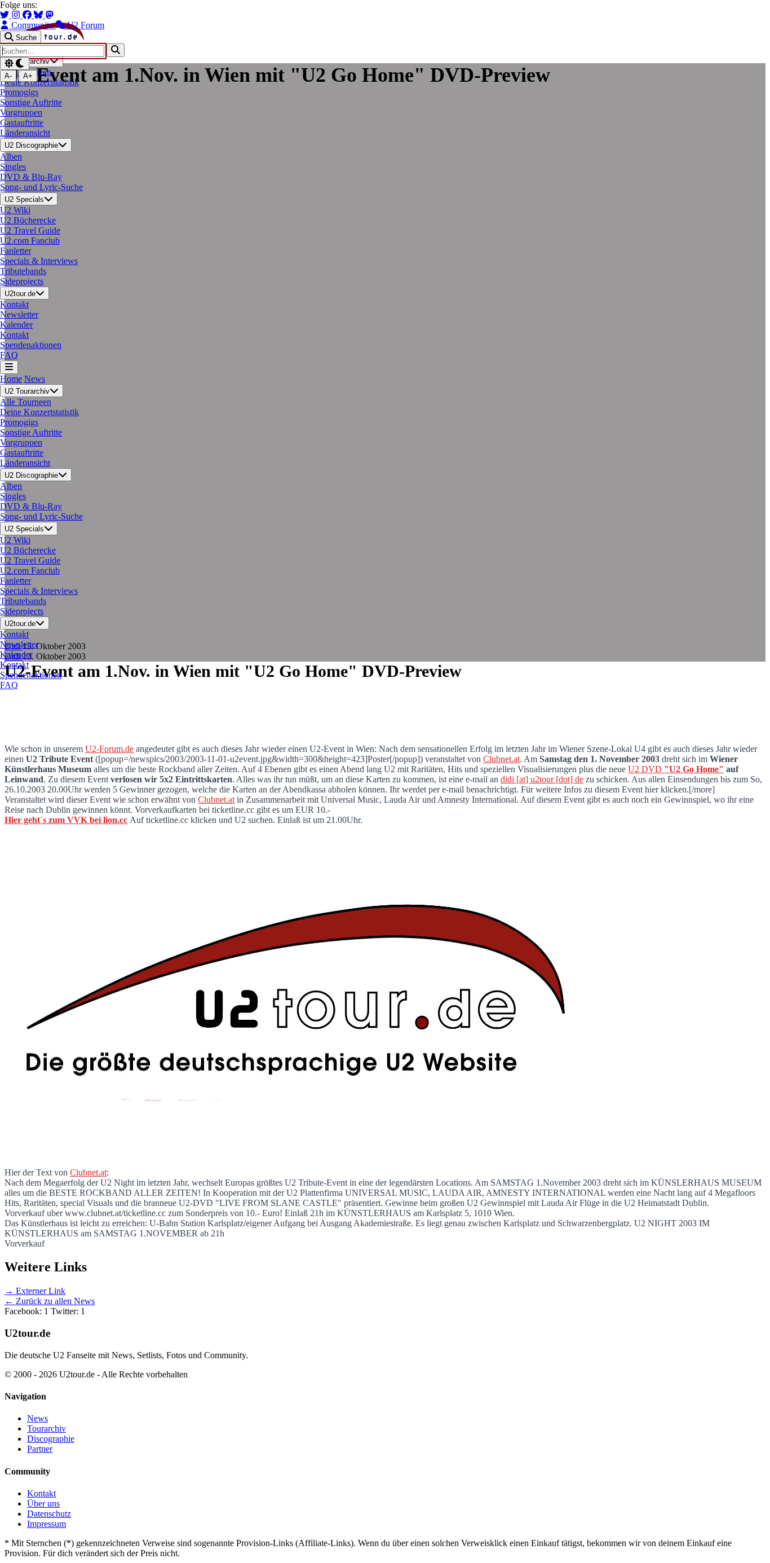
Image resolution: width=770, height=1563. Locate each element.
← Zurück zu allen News (50, 1301)
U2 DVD (676, 769)
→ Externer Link (35, 1291)
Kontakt (41, 1493)
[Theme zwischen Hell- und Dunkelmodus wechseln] (14, 63)
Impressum (46, 1524)
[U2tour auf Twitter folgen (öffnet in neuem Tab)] (5, 15)
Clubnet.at (501, 759)
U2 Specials (24, 199)
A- (8, 76)
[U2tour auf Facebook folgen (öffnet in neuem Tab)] (28, 15)
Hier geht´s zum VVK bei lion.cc (66, 820)
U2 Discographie (31, 146)
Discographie (50, 1438)
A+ (28, 76)
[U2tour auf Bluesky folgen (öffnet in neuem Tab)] (39, 15)
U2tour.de (20, 293)
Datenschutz (49, 1513)
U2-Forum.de (109, 749)
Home (11, 379)
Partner (39, 1449)
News (34, 379)
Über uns (43, 1503)
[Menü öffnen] (9, 366)
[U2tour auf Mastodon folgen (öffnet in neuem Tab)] (49, 15)
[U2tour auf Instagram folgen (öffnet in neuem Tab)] (17, 15)
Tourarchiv (46, 1428)
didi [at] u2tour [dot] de (542, 779)
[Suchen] (116, 49)
